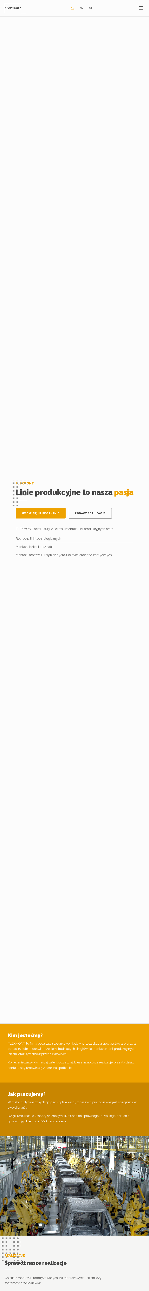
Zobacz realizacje (90, 513)
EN (81, 8)
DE (91, 8)
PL (72, 8)
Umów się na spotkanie (40, 513)
